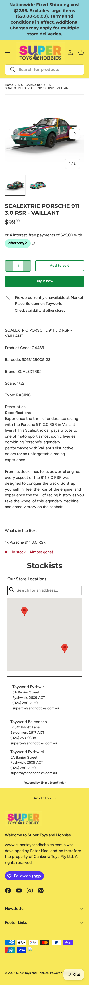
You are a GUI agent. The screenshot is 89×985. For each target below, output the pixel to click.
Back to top (42, 798)
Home (9, 84)
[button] (64, 648)
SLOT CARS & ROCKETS (34, 84)
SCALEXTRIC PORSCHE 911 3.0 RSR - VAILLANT (37, 88)
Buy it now (44, 281)
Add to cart (59, 265)
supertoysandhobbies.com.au (35, 708)
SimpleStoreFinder (53, 782)
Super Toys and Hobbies (32, 973)
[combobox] (44, 70)
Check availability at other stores (40, 310)
